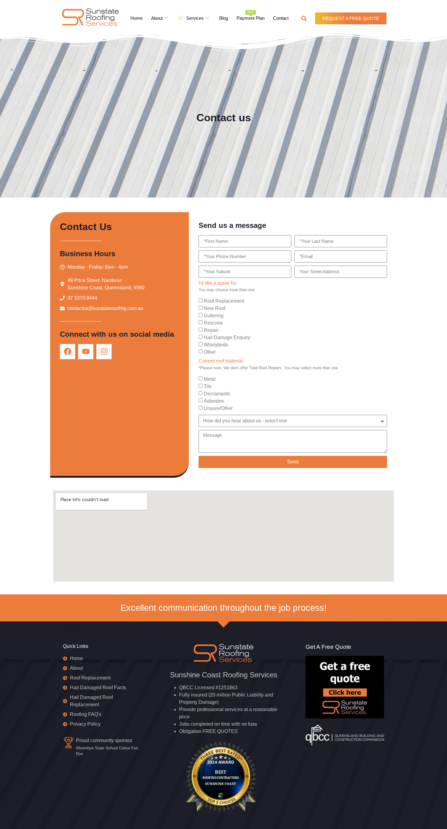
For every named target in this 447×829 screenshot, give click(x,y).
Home (136, 18)
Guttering (214, 315)
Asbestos (214, 400)
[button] (304, 18)
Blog (223, 18)
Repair (211, 330)
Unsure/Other (218, 408)
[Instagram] (104, 351)
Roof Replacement (224, 301)
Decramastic (217, 393)
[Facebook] (67, 351)
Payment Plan (251, 16)
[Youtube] (85, 351)
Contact (281, 18)
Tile (208, 386)
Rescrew (213, 322)
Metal (210, 378)
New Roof (214, 308)
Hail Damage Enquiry (227, 337)
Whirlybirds (216, 344)
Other (210, 352)
